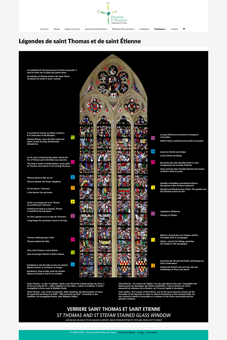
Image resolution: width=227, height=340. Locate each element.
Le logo (140, 332)
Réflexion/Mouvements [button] (122, 29)
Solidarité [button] (143, 29)
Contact (174, 29)
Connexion (151, 332)
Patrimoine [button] (159, 29)
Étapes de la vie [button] (71, 29)
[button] (183, 28)
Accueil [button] (43, 29)
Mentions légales (126, 332)
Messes (57, 29)
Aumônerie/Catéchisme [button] (95, 29)
